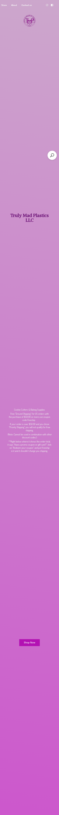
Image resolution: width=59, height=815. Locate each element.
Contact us (27, 5)
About (14, 5)
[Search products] (52, 155)
